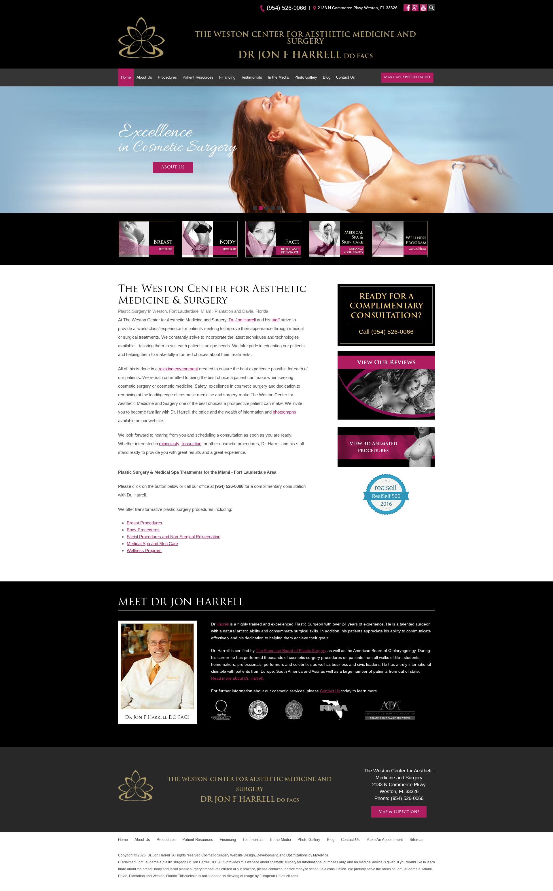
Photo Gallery (305, 77)
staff (276, 319)
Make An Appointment (384, 839)
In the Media (278, 77)
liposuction (191, 443)
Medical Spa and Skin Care (152, 543)
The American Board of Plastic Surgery (291, 650)
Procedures (167, 77)
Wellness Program (144, 550)
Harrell (223, 624)
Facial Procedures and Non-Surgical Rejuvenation (173, 536)
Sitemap (416, 839)
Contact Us (345, 77)
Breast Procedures (144, 522)
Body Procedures (143, 529)
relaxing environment (178, 368)
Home (126, 77)
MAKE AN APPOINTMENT (407, 77)
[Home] (141, 38)
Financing (227, 77)
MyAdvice (320, 855)
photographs (284, 412)
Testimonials (251, 77)
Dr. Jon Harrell (242, 319)
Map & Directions (398, 812)
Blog (326, 77)
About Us (144, 77)
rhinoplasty (169, 443)
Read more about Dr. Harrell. (237, 678)
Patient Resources (198, 77)
